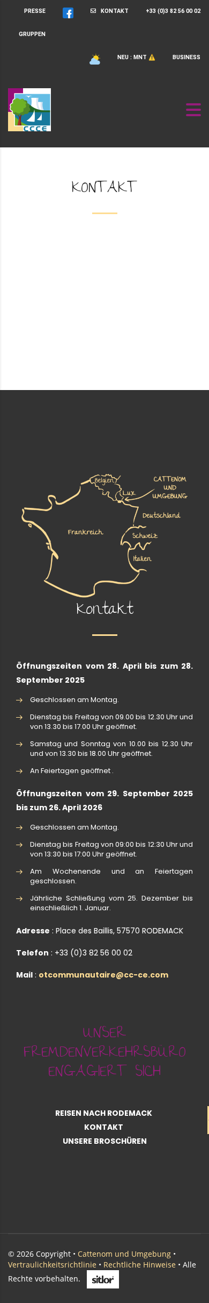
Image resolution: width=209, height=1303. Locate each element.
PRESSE (35, 11)
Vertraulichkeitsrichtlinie (52, 1264)
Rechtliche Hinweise (139, 1264)
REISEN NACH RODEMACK (103, 1113)
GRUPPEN (32, 34)
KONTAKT (112, 11)
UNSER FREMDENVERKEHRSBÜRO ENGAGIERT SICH (105, 1053)
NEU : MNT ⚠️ (136, 57)
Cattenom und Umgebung (124, 1254)
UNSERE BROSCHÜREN (105, 1141)
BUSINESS (186, 57)
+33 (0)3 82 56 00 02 (173, 11)
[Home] (29, 109)
